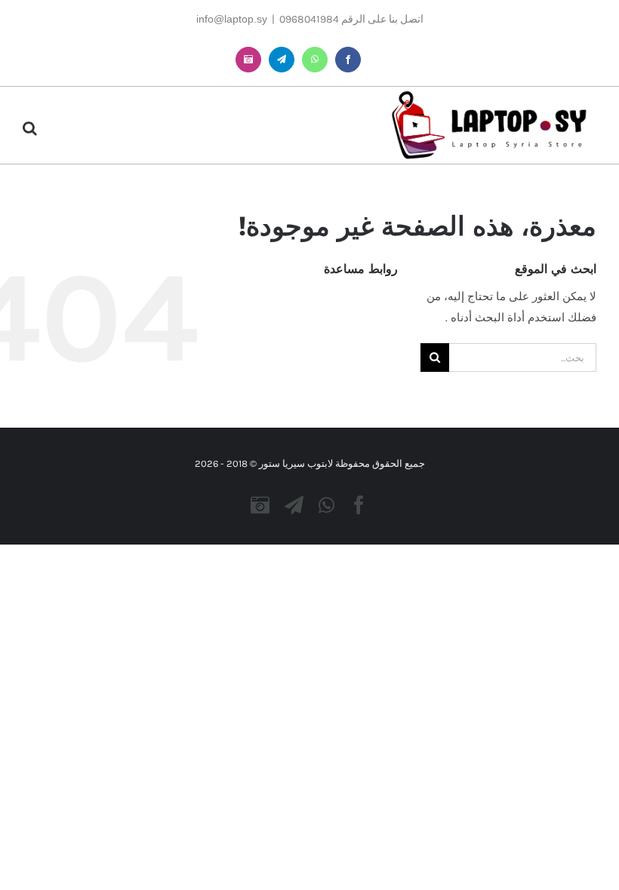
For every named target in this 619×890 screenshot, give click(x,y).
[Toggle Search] (30, 128)
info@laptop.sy (231, 19)
